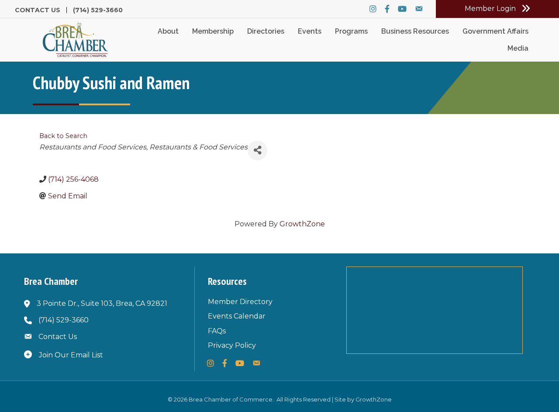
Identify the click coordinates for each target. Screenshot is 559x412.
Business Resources (415, 31)
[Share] (257, 150)
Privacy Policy (232, 345)
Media (517, 48)
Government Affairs (495, 31)
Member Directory (240, 302)
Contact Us (37, 10)
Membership (213, 31)
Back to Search (63, 136)
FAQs (217, 331)
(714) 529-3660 (98, 10)
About (168, 31)
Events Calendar (237, 316)
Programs (351, 31)
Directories (265, 31)
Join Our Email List (71, 355)
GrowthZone (302, 224)
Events (309, 31)
